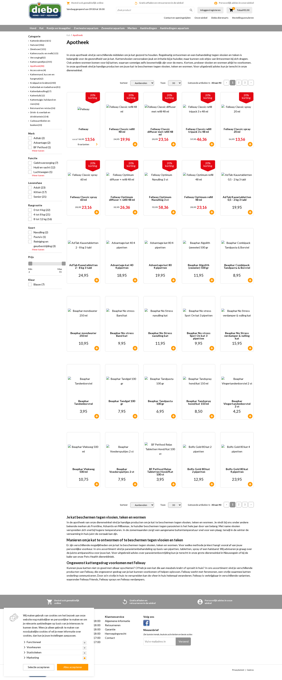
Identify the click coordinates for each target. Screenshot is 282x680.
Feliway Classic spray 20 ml (237, 130)
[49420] (250, 348)
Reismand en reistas (42, 108)
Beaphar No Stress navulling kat (160, 334)
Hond (33, 28)
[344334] (96, 416)
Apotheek (37, 66)
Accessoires (38, 70)
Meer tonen (38, 151)
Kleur (31, 279)
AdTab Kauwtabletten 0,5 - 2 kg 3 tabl (237, 198)
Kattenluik (37, 95)
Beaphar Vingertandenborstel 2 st (237, 404)
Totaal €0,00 (243, 10)
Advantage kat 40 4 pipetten (121, 266)
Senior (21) (40, 196)
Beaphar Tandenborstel (83, 402)
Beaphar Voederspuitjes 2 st (121, 470)
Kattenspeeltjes (41, 61)
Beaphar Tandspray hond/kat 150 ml (198, 402)
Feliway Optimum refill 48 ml (198, 198)
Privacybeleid (238, 670)
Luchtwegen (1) (43, 172)
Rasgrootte (35, 205)
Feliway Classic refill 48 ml (122, 130)
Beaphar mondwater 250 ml (83, 334)
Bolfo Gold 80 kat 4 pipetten (237, 470)
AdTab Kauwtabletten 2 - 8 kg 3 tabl (83, 266)
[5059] (250, 144)
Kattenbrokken (40, 40)
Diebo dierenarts (219, 18)
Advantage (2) (42, 142)
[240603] (135, 280)
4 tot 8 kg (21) (42, 214)
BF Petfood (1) (42, 147)
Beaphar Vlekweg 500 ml (84, 470)
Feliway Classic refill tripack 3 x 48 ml (198, 130)
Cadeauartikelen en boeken (40, 122)
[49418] (173, 348)
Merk (31, 133)
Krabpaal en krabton (43, 82)
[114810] (96, 484)
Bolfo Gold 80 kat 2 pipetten (198, 470)
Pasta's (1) (40, 236)
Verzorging (38, 57)
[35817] (211, 280)
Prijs (31, 257)
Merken (132, 28)
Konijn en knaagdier (59, 28)
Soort (31, 227)
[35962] (135, 484)
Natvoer (37, 44)
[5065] (211, 348)
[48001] (173, 484)
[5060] (96, 212)
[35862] (135, 416)
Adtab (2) (39, 138)
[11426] (211, 484)
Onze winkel (201, 18)
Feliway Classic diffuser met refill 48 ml (160, 132)
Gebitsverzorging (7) (46, 162)
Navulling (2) (41, 232)
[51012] (211, 144)
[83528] (211, 212)
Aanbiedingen (148, 28)
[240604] (173, 280)
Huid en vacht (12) (44, 167)
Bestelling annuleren (243, 18)
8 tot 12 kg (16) (43, 219)
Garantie (110, 629)
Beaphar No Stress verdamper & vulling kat (237, 336)
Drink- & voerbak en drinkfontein (40, 114)
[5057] (173, 144)
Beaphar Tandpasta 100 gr (160, 402)
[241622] (173, 212)
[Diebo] (45, 10)
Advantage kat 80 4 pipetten (160, 266)
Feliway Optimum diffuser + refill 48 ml (122, 198)
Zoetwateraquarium (86, 28)
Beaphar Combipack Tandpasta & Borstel (237, 266)
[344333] (250, 280)
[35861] (211, 416)
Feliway (83, 129)
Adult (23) (39, 187)
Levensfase (35, 182)
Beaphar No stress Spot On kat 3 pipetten (198, 336)
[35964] (96, 348)
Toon (163, 83)
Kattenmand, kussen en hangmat (42, 76)
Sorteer (124, 83)
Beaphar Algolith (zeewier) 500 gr (198, 266)
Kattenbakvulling (40, 91)
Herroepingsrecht (115, 633)
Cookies (250, 670)
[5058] (135, 144)
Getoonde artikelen (204, 83)
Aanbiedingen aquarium (174, 28)
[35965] (173, 416)
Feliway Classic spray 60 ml (83, 198)
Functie (32, 158)
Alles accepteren (72, 667)
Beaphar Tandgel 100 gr (122, 402)
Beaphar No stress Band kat (122, 334)
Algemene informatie (117, 621)
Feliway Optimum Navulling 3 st (160, 198)
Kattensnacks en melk (44, 53)
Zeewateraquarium (113, 28)
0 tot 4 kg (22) (42, 209)
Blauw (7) (39, 284)
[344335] (250, 416)
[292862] (96, 280)
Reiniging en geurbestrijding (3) (45, 244)
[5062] (135, 348)
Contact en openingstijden (177, 18)
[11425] (250, 484)
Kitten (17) (40, 192)
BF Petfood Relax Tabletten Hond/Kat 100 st (160, 472)
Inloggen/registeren (210, 10)
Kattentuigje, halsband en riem (43, 101)
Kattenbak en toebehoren (45, 87)
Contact (110, 637)
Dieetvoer (38, 49)
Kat (41, 28)
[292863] (250, 212)
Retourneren (112, 625)
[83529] (135, 212)
